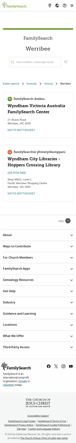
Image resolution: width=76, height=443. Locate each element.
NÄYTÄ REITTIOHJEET (21, 130)
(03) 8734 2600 (17, 172)
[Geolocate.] (65, 61)
